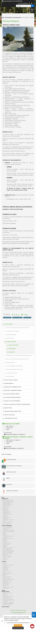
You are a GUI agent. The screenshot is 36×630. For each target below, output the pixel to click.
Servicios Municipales (7, 525)
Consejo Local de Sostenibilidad (12, 400)
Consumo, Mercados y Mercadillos (8, 528)
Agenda (4, 562)
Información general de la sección (14, 369)
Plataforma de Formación (8, 579)
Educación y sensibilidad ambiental (13, 390)
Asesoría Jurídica (6, 505)
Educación (5, 534)
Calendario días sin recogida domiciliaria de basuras (19, 355)
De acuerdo (18, 625)
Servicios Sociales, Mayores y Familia (7, 556)
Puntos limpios (27, 317)
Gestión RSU (12, 352)
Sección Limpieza (8, 324)
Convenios (5, 507)
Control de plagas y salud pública (14, 366)
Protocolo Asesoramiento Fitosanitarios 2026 (17, 327)
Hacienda (5, 540)
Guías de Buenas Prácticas (10, 418)
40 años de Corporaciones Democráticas (8, 588)
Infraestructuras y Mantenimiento (7, 544)
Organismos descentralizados (6, 511)
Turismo (4, 558)
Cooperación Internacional (8, 531)
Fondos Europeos (6, 503)
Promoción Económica (7, 550)
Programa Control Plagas (12, 331)
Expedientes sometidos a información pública (8, 604)
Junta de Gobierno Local (8, 502)
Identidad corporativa (7, 522)
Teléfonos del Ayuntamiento (6, 584)
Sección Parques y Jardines (11, 380)
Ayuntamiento (5, 498)
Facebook (16, 314)
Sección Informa (10, 376)
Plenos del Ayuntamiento (8, 501)
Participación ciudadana (8, 547)
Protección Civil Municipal (8, 551)
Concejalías (5, 516)
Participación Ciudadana (8, 602)
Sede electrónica (5, 606)
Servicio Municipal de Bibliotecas (7, 554)
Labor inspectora (10, 362)
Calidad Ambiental (8, 383)
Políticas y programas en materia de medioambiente (17, 404)
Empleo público (6, 512)
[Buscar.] (32, 6)
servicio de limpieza (17, 317)
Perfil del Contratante (7, 504)
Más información (18, 628)
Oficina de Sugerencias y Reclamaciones (8, 597)
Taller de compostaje (9, 414)
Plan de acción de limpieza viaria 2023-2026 (17, 359)
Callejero (5, 564)
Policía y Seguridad (7, 548)
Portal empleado (23, 3)
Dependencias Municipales (6, 568)
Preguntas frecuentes (11, 373)
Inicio (3, 497)
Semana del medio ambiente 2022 (12, 411)
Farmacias (5, 569)
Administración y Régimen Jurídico (12, 387)
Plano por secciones (7, 576)
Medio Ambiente (7, 317)
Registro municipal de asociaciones (7, 581)
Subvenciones (6, 508)
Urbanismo (5, 559)
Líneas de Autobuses (7, 573)
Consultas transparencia (8, 565)
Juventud (5, 545)
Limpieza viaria (10, 338)
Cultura (4, 532)
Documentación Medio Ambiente (12, 397)
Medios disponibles (11, 334)
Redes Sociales (6, 577)
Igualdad (5, 541)
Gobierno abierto (5, 591)
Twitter (26, 314)
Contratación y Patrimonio (8, 530)
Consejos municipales (7, 598)
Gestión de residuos (11, 341)
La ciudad (4, 561)
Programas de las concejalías (7, 518)
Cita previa (5, 566)
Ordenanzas (5, 509)
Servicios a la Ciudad (7, 552)
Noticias (4, 575)
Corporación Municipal (8, 500)
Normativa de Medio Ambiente (12, 393)
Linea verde (5, 595)
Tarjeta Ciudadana (7, 582)
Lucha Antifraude (6, 523)
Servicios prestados (13, 345)
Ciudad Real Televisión (8, 526)
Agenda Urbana (8, 407)
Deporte (4, 533)
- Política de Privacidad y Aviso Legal (18, 610)
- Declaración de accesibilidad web (18, 612)
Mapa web (5, 574)
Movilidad (5, 546)
